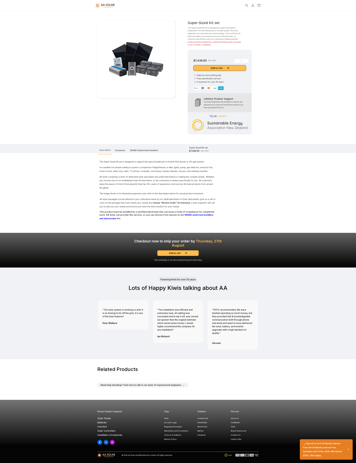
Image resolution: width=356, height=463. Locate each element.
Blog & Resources (238, 431)
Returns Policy (170, 439)
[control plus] (246, 61)
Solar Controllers (106, 430)
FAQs (166, 418)
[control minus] (236, 61)
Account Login (170, 422)
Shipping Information (173, 427)
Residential (202, 422)
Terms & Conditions (172, 435)
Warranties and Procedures (176, 431)
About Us (235, 418)
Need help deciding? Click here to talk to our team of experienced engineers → (143, 385)
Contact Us (236, 435)
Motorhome (202, 427)
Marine (200, 431)
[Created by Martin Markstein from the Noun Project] (198, 102)
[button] (247, 5)
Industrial (201, 435)
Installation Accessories (109, 435)
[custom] (99, 442)
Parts (233, 427)
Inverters (102, 426)
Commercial (202, 418)
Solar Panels (104, 418)
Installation (235, 422)
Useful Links (236, 439)
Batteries (102, 422)
